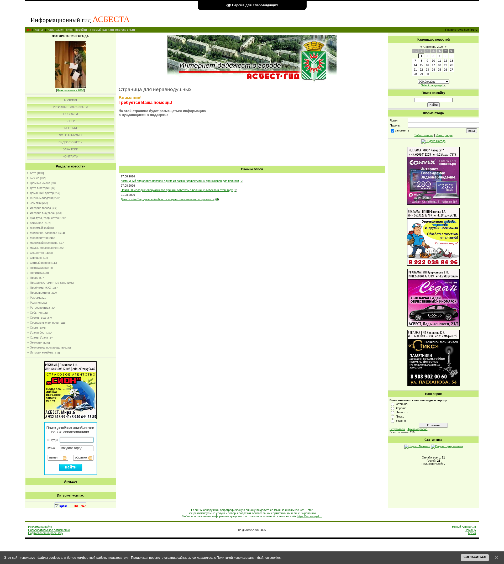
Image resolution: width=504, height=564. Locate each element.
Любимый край (40, 227)
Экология (36, 342)
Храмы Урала (39, 337)
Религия (35, 302)
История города (40, 207)
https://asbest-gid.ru (309, 516)
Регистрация (55, 29)
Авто (33, 173)
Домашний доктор (42, 192)
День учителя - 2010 (70, 90)
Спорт (34, 327)
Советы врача (39, 317)
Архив (472, 533)
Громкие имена (40, 183)
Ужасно (401, 420)
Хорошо (401, 408)
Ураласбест (38, 332)
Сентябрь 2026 (433, 46)
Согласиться (475, 556)
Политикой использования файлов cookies (249, 557)
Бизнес (34, 178)
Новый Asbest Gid (464, 526)
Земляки (35, 202)
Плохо (400, 416)
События (36, 312)
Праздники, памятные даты (48, 282)
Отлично (401, 403)
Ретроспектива (40, 307)
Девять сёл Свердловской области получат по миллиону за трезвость (167, 199)
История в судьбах (42, 212)
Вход (69, 29)
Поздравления (39, 267)
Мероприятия (39, 237)
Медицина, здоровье (43, 232)
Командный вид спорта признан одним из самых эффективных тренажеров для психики (180, 180)
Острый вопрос (40, 262)
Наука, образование (43, 247)
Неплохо (401, 412)
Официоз (36, 257)
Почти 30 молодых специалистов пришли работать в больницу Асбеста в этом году (177, 190)
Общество (37, 252)
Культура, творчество (44, 217)
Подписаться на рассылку (45, 533)
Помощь (470, 529)
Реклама (35, 297)
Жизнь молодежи (41, 197)
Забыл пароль (423, 135)
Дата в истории (40, 187)
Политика (36, 272)
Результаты (397, 429)
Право (34, 277)
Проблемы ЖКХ (40, 287)
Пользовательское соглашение (49, 529)
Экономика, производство (47, 347)
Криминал (36, 222)
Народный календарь (44, 242)
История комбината (43, 352)
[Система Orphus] (70, 507)
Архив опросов (417, 429)
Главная (39, 29)
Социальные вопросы (44, 322)
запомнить (402, 130)
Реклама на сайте (40, 526)
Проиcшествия (40, 292)
